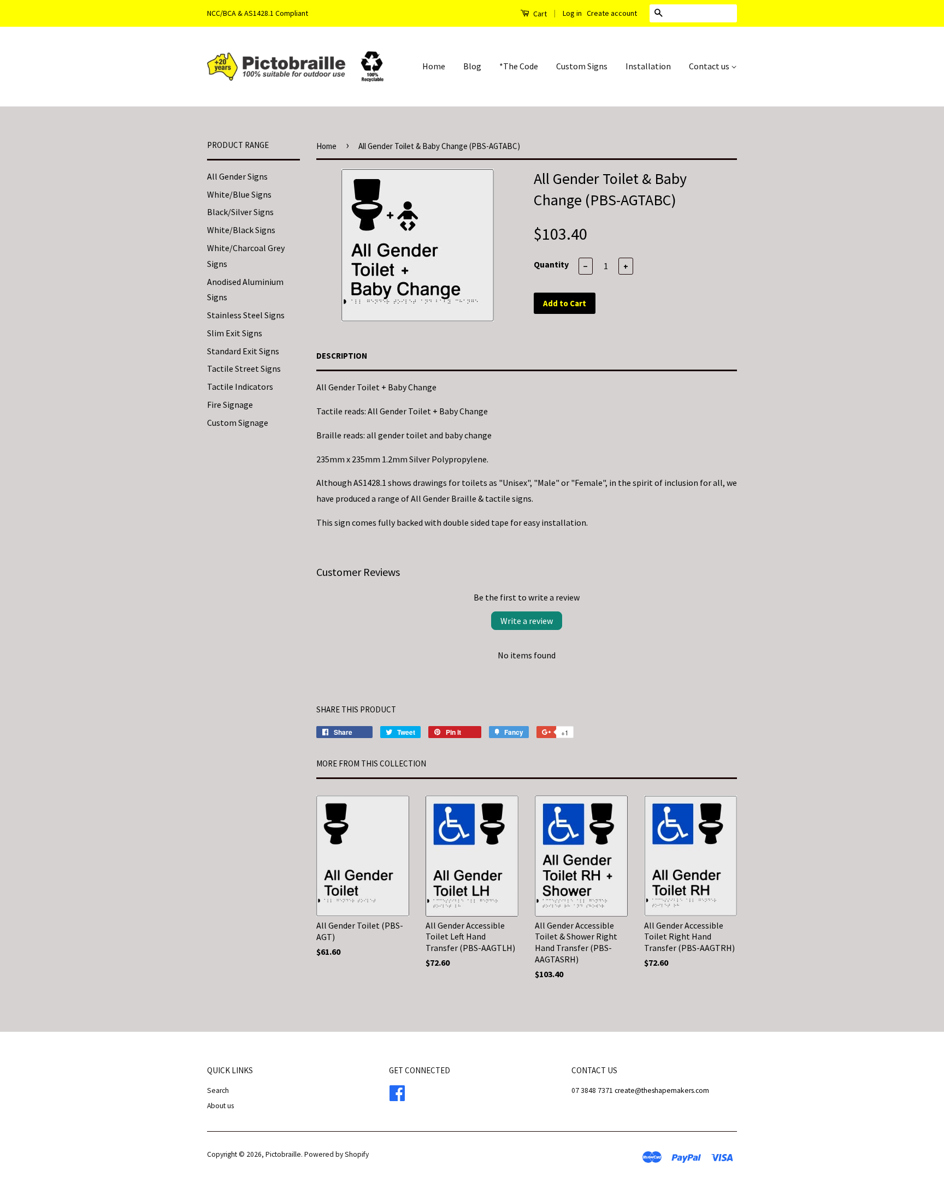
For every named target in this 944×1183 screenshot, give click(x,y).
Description (341, 355)
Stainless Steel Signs (246, 315)
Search (218, 1090)
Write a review (526, 620)
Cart (539, 14)
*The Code (518, 66)
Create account (612, 13)
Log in (572, 13)
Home (433, 66)
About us (220, 1105)
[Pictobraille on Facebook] (397, 1092)
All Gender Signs (237, 176)
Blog (472, 66)
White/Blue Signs (239, 194)
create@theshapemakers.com (662, 1090)
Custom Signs (581, 66)
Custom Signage (237, 422)
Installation (648, 66)
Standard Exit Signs (243, 351)
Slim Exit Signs (234, 333)
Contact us (710, 66)
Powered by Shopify (336, 1154)
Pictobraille (283, 1154)
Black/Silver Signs (240, 211)
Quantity (551, 264)
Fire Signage (230, 404)
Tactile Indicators (240, 386)
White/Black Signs (241, 229)
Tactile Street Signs (244, 368)
